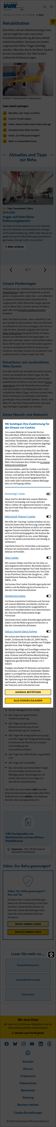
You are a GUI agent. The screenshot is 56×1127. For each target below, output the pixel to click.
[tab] (25, 494)
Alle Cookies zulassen (28, 700)
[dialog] (28, 563)
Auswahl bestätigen (28, 692)
